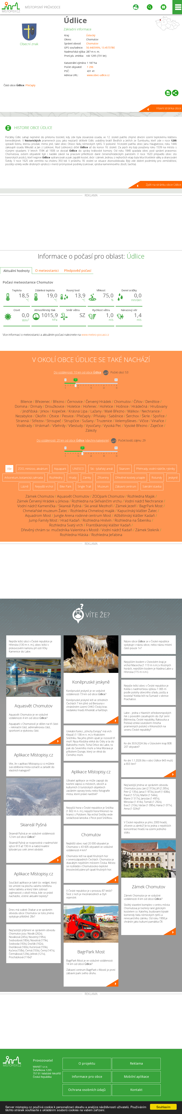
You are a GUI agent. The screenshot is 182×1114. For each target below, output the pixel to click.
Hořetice (106, 406)
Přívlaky (99, 416)
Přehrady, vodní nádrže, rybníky (155, 469)
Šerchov (132, 416)
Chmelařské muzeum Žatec (45, 510)
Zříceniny (103, 478)
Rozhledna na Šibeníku (133, 520)
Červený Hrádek (98, 401)
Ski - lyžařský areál (101, 469)
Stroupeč (54, 420)
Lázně (24, 486)
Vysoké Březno (135, 425)
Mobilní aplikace (136, 1076)
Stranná (22, 420)
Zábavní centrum (125, 486)
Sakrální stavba (152, 486)
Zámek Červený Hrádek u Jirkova (43, 501)
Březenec (42, 401)
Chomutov (92, 43)
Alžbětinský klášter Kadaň (134, 515)
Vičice (144, 420)
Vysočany (93, 425)
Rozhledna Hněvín (97, 520)
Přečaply (30, 85)
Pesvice (68, 416)
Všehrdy (58, 425)
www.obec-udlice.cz (98, 75)
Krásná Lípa (78, 411)
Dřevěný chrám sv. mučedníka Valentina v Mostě (60, 529)
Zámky (87, 478)
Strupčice (71, 420)
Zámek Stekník (147, 529)
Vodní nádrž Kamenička (36, 506)
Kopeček (59, 411)
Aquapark (60, 469)
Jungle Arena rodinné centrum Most (82, 515)
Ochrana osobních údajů (87, 1090)
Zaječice (156, 425)
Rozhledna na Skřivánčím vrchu (97, 501)
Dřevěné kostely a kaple (130, 478)
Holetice (73, 406)
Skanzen (124, 469)
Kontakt (136, 1090)
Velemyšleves (125, 420)
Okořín (40, 416)
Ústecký (90, 35)
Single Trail (84, 486)
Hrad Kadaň (70, 520)
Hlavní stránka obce (168, 108)
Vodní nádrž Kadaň (117, 529)
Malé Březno (114, 411)
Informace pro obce (87, 1076)
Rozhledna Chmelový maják (92, 510)
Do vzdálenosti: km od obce (77, 372)
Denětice (152, 401)
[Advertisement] (91, 223)
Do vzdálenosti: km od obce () (73, 441)
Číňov (138, 401)
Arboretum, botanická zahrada (23, 478)
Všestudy (75, 425)
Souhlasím (163, 1107)
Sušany (87, 420)
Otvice (54, 416)
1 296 (90, 67)
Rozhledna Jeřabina (106, 534)
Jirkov (45, 411)
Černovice (75, 401)
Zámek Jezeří (126, 506)
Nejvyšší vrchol (44, 486)
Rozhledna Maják (141, 496)
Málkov (133, 411)
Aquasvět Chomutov (73, 496)
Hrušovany (158, 406)
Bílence (26, 401)
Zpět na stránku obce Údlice (163, 185)
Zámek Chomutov (39, 496)
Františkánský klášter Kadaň (108, 525)
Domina (21, 406)
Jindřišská (30, 411)
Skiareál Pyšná (69, 506)
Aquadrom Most (38, 515)
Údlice (75, 20)
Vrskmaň (42, 425)
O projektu (87, 1063)
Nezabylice (23, 416)
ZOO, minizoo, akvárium (33, 469)
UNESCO (78, 469)
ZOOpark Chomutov (108, 496)
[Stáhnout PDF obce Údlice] (168, 93)
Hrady (72, 478)
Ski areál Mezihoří (98, 506)
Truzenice (104, 420)
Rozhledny (55, 478)
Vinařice (157, 420)
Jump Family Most (43, 520)
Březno (58, 401)
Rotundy (156, 478)
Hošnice (122, 406)
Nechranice (151, 411)
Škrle (146, 416)
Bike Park (65, 486)
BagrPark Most (151, 506)
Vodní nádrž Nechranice (144, 501)
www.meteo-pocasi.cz (95, 335)
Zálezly (91, 430)
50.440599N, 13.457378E (100, 47)
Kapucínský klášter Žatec (137, 510)
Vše (9, 469)
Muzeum (103, 486)
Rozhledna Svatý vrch (66, 525)
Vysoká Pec (112, 425)
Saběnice (116, 416)
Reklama (136, 1063)
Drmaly (36, 406)
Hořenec (90, 406)
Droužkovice (54, 406)
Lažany (95, 411)
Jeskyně (173, 478)
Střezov (38, 420)
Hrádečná (139, 406)
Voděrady (24, 425)
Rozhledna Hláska (74, 534)
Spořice (159, 416)
